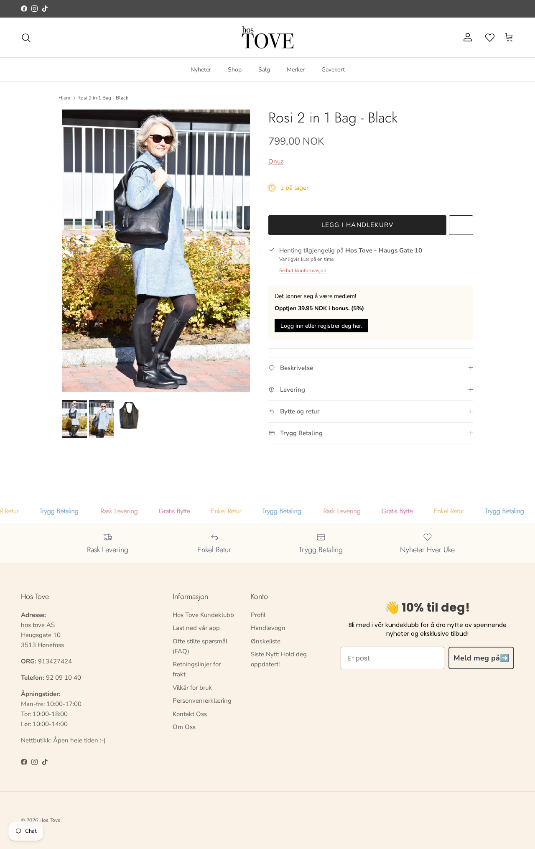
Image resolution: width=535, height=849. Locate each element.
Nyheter (201, 70)
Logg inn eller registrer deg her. (321, 326)
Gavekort (333, 70)
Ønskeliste (265, 641)
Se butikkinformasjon (302, 270)
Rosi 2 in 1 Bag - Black (102, 97)
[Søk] (26, 38)
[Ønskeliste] (490, 38)
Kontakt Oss (190, 714)
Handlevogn (268, 628)
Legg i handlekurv (357, 225)
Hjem (64, 97)
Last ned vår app (196, 628)
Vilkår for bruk (192, 687)
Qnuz (275, 161)
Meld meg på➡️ (481, 658)
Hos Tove (49, 820)
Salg (264, 70)
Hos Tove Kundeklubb (203, 615)
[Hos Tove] (268, 37)
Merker (296, 70)
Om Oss (184, 727)
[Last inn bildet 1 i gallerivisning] (156, 251)
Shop (235, 70)
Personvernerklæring (202, 700)
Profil (258, 615)
